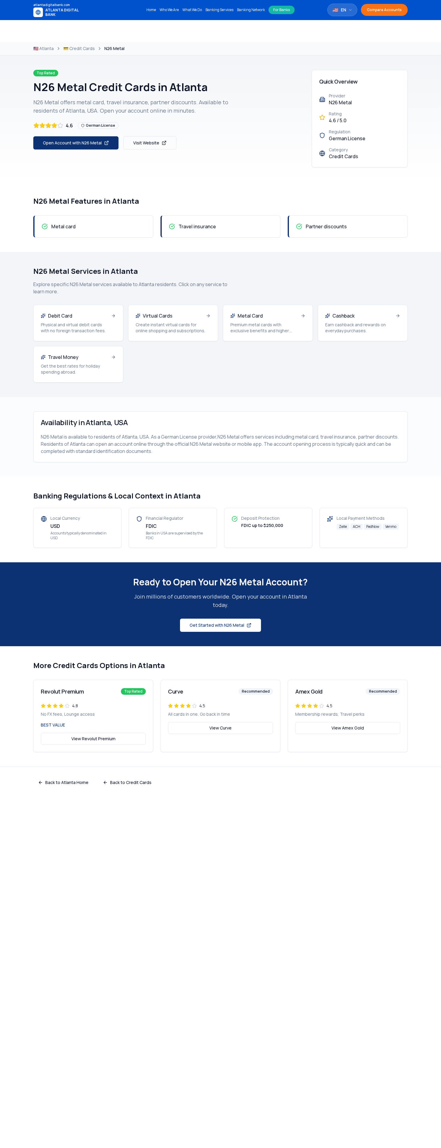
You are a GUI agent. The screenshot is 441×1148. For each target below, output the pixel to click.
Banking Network (251, 9)
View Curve (220, 728)
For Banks (281, 9)
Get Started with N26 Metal (217, 625)
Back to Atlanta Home (66, 782)
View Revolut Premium (93, 738)
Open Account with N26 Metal (72, 143)
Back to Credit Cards (131, 782)
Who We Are (169, 9)
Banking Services (219, 9)
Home (151, 9)
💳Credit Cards (79, 48)
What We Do (192, 9)
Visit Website (146, 143)
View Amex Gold (348, 728)
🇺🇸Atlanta (43, 48)
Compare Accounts (384, 9)
